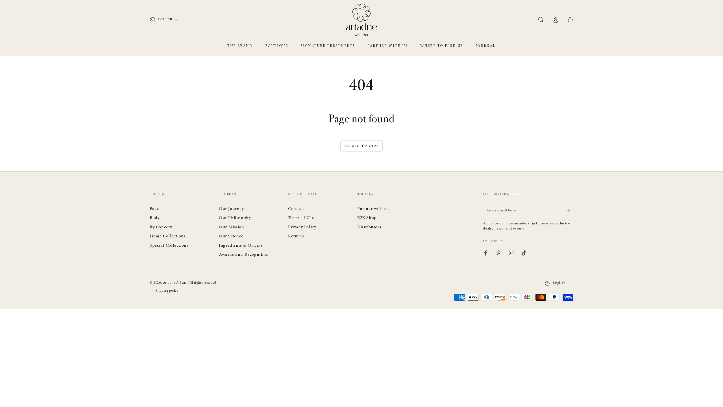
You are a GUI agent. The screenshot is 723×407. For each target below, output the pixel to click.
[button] (540, 20)
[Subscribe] (570, 210)
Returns (296, 236)
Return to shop (361, 146)
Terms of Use (301, 218)
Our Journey (231, 209)
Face (154, 209)
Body (155, 218)
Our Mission (231, 227)
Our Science (231, 236)
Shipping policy (167, 291)
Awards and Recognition (244, 254)
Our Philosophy (235, 218)
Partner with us (373, 209)
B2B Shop (367, 218)
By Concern (161, 227)
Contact (296, 209)
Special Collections (169, 245)
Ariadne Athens (174, 283)
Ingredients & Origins (241, 245)
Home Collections (168, 236)
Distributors (369, 227)
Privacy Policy (302, 227)
